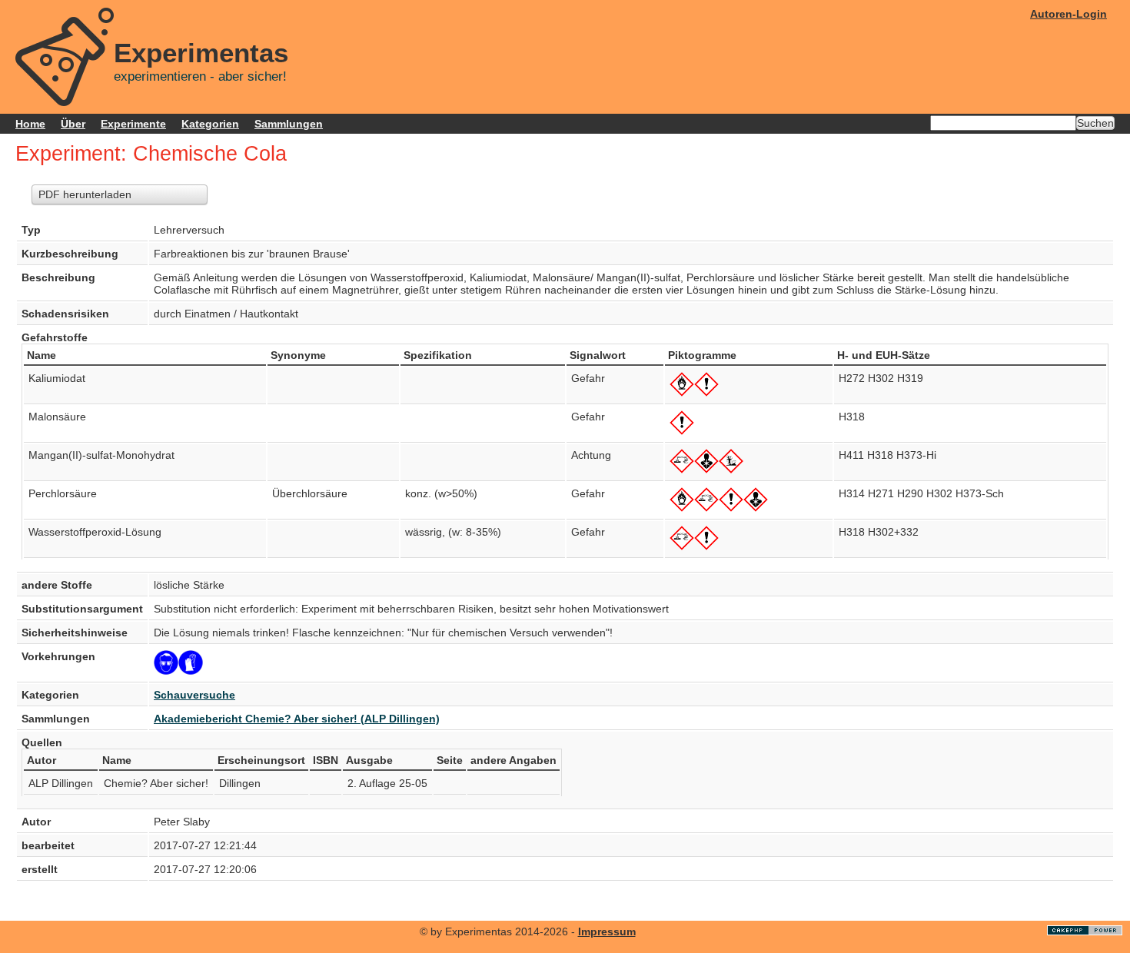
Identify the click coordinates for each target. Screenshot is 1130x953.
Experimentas (201, 53)
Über (73, 124)
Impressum (607, 931)
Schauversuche (194, 695)
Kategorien (210, 124)
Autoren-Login (1068, 14)
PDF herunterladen (84, 194)
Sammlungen (288, 124)
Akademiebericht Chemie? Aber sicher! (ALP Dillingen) (297, 718)
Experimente (133, 124)
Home (30, 124)
